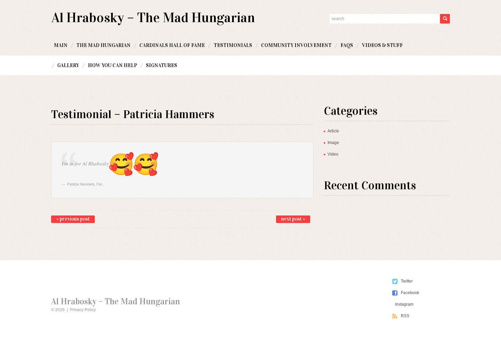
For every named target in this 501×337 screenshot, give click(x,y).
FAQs (346, 45)
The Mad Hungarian (103, 45)
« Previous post (73, 219)
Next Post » (293, 219)
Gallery (68, 65)
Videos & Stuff (382, 45)
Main (60, 45)
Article (333, 131)
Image (333, 142)
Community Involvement (296, 45)
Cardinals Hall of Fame (172, 45)
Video (333, 154)
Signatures (161, 65)
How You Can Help (112, 65)
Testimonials (233, 45)
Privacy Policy (83, 309)
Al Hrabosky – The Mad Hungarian (153, 17)
